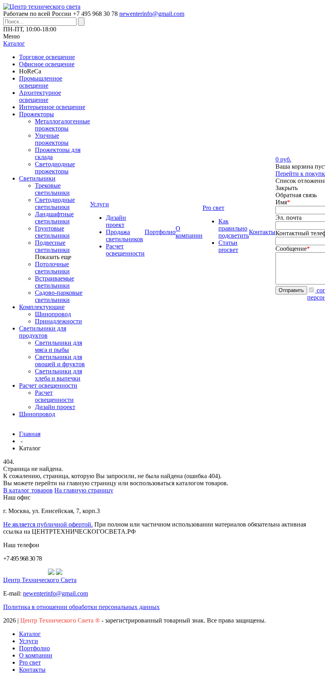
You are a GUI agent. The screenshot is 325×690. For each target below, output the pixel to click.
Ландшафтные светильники (54, 218)
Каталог (30, 633)
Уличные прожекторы (52, 139)
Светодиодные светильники (55, 203)
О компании (35, 655)
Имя (282, 202)
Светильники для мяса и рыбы (58, 346)
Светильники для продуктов (42, 332)
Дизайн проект (55, 407)
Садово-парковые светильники (58, 296)
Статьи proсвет (228, 246)
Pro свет (30, 662)
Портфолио (34, 648)
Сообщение (292, 248)
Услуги (28, 641)
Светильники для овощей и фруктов (60, 360)
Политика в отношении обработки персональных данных (81, 607)
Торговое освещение (47, 57)
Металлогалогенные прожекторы (62, 125)
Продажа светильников (124, 235)
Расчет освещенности (48, 385)
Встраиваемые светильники (54, 282)
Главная (29, 434)
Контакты (32, 669)
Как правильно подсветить (233, 228)
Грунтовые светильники (52, 232)
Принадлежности (58, 321)
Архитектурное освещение (40, 96)
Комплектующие (42, 307)
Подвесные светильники (52, 246)
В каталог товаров (28, 490)
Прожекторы (36, 114)
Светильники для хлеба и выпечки (58, 375)
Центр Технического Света (39, 580)
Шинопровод (53, 314)
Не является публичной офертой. (48, 524)
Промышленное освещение (40, 82)
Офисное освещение (47, 64)
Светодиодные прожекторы (55, 168)
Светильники (37, 178)
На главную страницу (83, 490)
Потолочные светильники (52, 268)
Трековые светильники (52, 189)
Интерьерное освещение (52, 107)
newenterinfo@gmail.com (151, 13)
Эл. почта (288, 217)
